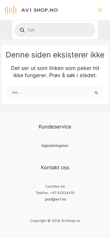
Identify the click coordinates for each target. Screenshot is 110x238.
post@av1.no (55, 199)
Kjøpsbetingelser (55, 146)
